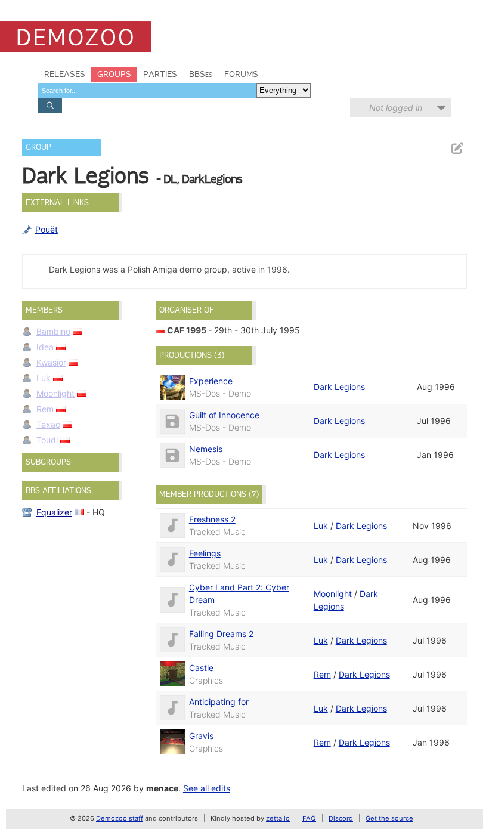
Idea (45, 347)
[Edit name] (457, 148)
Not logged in (395, 108)
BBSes (200, 74)
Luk (43, 378)
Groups (114, 74)
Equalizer (54, 512)
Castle (201, 668)
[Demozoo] (75, 36)
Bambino (53, 331)
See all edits (206, 788)
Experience (211, 381)
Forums (241, 74)
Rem (45, 409)
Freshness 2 (212, 519)
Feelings (205, 553)
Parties (160, 74)
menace (162, 788)
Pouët (46, 229)
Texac (48, 424)
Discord (341, 818)
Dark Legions (339, 387)
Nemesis (205, 449)
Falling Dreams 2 (221, 634)
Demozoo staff (119, 818)
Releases (64, 74)
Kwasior (51, 362)
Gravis (201, 736)
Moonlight (55, 393)
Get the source (389, 818)
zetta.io (278, 818)
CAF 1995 (186, 330)
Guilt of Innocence (224, 415)
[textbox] (147, 90)
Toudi (47, 440)
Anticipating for (219, 702)
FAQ (309, 818)
